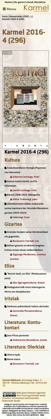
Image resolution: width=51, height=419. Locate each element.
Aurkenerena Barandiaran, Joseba (29, 340)
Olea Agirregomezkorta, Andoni (28, 283)
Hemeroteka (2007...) (21, 17)
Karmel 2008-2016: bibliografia (23, 195)
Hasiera (9, 2)
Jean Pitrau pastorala (18, 336)
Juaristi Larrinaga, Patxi (24, 190)
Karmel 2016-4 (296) (27, 152)
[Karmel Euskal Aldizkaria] (36, 12)
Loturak (29, 2)
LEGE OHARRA (40, 411)
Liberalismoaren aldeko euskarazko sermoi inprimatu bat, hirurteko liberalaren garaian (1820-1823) (26, 208)
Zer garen (19, 2)
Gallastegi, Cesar (21, 217)
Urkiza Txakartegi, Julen (24, 199)
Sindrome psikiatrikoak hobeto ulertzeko (28, 307)
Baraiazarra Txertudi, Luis (25, 241)
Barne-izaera (13, 359)
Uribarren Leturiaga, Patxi (25, 177)
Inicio (5, 17)
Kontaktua (40, 2)
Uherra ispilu (13, 355)
